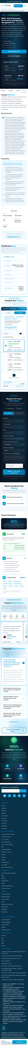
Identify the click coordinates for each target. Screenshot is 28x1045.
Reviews (18, 90)
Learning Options (5, 106)
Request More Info (14, 51)
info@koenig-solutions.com (15, 123)
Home (2, 9)
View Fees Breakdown (6, 1042)
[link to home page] (7, 5)
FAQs (24, 90)
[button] (14, 68)
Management (11, 9)
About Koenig (4, 100)
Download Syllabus (15, 56)
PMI (6, 9)
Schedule (10, 90)
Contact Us (3, 109)
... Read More (5, 38)
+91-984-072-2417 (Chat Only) (15, 1)
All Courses (17, 5)
